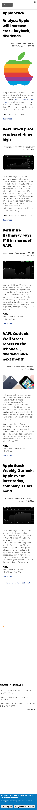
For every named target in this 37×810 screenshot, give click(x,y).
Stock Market (9, 319)
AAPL (17, 114)
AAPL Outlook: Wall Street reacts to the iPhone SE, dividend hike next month (16, 346)
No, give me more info (24, 807)
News (11, 114)
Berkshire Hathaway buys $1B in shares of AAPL (17, 238)
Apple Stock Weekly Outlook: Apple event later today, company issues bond (18, 478)
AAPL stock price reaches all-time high (18, 134)
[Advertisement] (18, 604)
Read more (7, 119)
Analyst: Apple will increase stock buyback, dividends (16, 28)
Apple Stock (26, 114)
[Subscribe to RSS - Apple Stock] (3, 626)
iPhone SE (7, 451)
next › (24, 583)
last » (29, 583)
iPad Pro (17, 572)
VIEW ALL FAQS (32, 709)
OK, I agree (7, 807)
